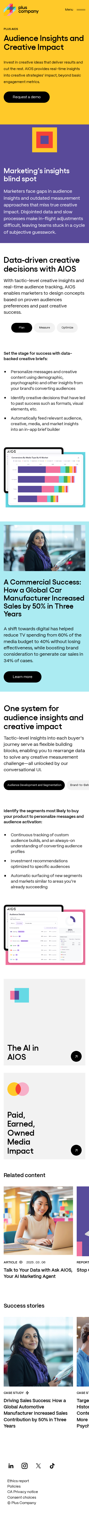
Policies (14, 1486)
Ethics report (18, 1481)
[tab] (44, 327)
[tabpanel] (44, 424)
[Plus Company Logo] (21, 10)
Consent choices (21, 1497)
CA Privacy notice (22, 1492)
